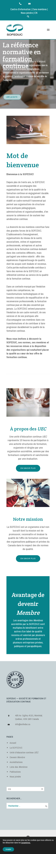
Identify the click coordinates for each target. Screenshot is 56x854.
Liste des (18, 766)
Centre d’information (20, 9)
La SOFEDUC (16, 747)
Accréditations (16, 762)
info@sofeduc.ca (22, 724)
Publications (15, 771)
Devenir (17, 757)
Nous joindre (27, 13)
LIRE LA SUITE (11, 97)
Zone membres (39, 9)
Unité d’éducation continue (24, 752)
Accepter (8, 849)
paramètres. (26, 842)
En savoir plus (28, 468)
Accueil (13, 742)
